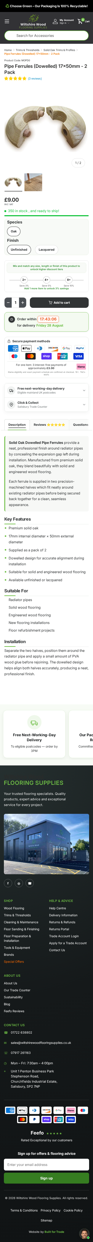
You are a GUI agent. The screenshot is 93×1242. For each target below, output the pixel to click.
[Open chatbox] (84, 1233)
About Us (10, 983)
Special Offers (14, 961)
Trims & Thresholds (27, 50)
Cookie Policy (73, 1210)
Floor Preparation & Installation (17, 938)
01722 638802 (21, 1032)
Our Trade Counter (17, 990)
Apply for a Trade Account (68, 943)
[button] (83, 21)
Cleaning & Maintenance (21, 922)
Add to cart (62, 302)
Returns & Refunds (62, 922)
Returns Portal (59, 929)
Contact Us (57, 950)
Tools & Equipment (17, 947)
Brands (9, 954)
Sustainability (13, 997)
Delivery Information (63, 915)
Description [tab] (17, 424)
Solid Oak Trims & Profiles (59, 50)
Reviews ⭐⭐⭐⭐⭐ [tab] (49, 424)
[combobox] (46, 36)
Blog (7, 1004)
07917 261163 (21, 1053)
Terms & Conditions (24, 1210)
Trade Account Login (64, 936)
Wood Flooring (14, 908)
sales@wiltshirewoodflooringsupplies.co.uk (41, 1042)
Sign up (46, 1178)
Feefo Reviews (14, 1011)
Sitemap (46, 1220)
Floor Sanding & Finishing (21, 929)
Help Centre (57, 908)
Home (8, 50)
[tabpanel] (46, 559)
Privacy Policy (51, 1210)
